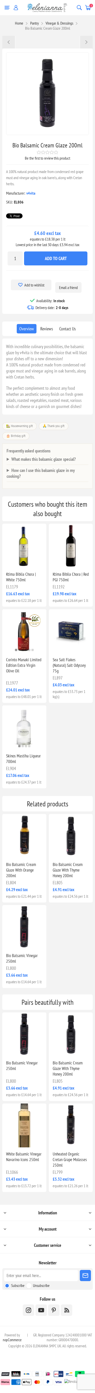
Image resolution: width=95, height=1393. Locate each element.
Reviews (46, 329)
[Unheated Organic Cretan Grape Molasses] (71, 1125)
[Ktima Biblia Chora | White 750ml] (24, 546)
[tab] (26, 328)
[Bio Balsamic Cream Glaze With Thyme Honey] (71, 836)
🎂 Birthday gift (16, 436)
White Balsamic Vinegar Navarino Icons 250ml (24, 1156)
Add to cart (56, 258)
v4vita (30, 193)
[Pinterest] (54, 1310)
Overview (26, 329)
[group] (24, 631)
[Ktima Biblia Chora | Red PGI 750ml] (71, 546)
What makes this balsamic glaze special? (43, 459)
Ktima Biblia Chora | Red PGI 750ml (71, 577)
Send (85, 1275)
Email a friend (68, 287)
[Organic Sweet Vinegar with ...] (8, 42)
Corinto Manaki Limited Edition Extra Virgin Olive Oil (23, 665)
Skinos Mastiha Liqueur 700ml (23, 758)
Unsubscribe (41, 1285)
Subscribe (18, 1285)
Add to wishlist (34, 284)
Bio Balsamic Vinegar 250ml (22, 958)
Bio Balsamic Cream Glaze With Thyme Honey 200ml (68, 870)
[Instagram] (28, 1310)
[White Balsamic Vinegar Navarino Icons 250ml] (24, 1125)
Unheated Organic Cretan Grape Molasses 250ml (70, 1159)
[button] (16, 650)
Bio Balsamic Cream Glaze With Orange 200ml (21, 870)
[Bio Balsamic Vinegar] (24, 927)
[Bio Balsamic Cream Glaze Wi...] (86, 42)
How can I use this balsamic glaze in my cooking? (40, 473)
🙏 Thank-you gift (54, 426)
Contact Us (67, 329)
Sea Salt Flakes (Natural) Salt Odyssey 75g (69, 665)
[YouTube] (41, 1310)
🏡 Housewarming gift (19, 426)
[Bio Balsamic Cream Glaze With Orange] (24, 836)
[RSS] (66, 1310)
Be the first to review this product (47, 158)
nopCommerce (12, 1339)
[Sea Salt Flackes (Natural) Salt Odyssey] (71, 631)
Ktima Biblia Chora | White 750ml (21, 577)
